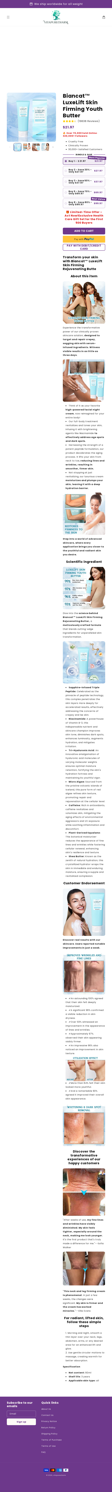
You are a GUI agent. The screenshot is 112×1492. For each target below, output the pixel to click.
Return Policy (48, 1427)
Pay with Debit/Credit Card (84, 247)
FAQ (43, 1452)
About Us (46, 1409)
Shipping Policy (49, 1433)
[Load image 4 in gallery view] (45, 147)
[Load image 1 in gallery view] (17, 147)
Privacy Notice (49, 1421)
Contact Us (47, 1415)
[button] (8, 17)
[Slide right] (53, 147)
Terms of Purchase (51, 1440)
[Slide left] (10, 147)
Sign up (21, 1421)
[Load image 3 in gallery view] (36, 147)
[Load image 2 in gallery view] (27, 147)
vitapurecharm (59, 1475)
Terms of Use (48, 1446)
